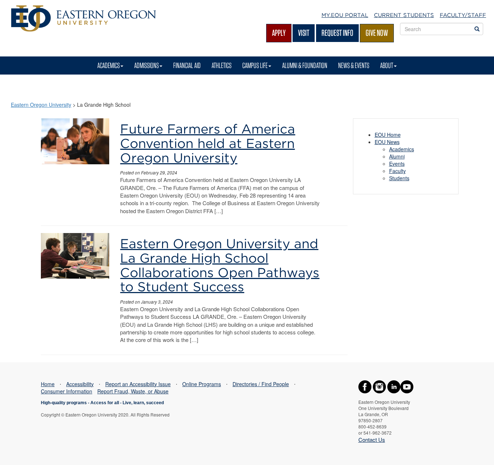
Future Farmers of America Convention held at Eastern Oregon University (207, 143)
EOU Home (388, 134)
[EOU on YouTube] (406, 385)
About (386, 65)
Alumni (397, 156)
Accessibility (80, 384)
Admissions (146, 65)
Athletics (221, 65)
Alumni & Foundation (304, 65)
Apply (279, 33)
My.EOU (344, 15)
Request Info (337, 33)
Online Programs (201, 384)
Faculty (397, 170)
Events (397, 163)
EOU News (387, 141)
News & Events (353, 65)
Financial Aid (187, 65)
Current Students (404, 15)
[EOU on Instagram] (379, 385)
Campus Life (255, 65)
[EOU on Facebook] (364, 385)
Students (399, 178)
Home (48, 384)
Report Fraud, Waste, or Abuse (133, 391)
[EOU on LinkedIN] (393, 385)
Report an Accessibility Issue (138, 384)
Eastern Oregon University (41, 104)
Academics (108, 65)
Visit (303, 33)
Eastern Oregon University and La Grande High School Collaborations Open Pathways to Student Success (219, 265)
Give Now (377, 33)
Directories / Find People (261, 384)
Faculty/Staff (463, 15)
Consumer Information (66, 391)
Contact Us (371, 439)
